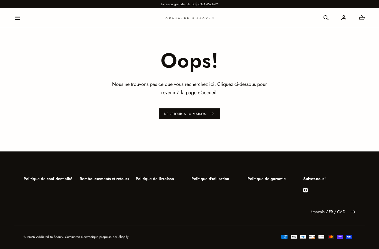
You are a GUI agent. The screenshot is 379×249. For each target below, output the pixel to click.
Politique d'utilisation (210, 178)
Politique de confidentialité (48, 178)
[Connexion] (343, 17)
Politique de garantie (266, 178)
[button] (17, 17)
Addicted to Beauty (49, 236)
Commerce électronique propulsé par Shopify (96, 236)
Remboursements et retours (104, 178)
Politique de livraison (155, 178)
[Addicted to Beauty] (189, 17)
